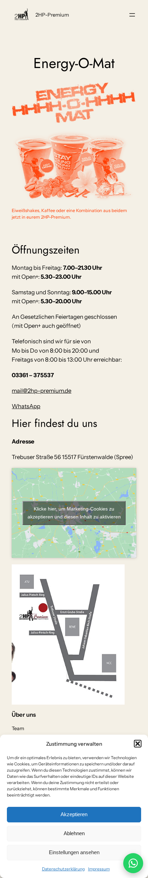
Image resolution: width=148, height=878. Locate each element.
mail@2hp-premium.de (41, 390)
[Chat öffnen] (133, 863)
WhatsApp (26, 406)
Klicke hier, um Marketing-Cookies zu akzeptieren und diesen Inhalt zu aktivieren (74, 512)
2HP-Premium (52, 15)
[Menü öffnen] (132, 15)
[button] (137, 743)
